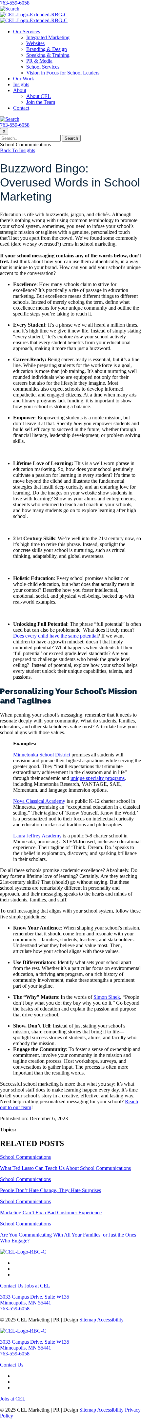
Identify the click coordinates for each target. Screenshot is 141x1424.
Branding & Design (46, 49)
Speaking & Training (48, 55)
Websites (35, 43)
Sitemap (87, 1319)
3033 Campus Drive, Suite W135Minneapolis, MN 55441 (34, 1299)
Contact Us (11, 1285)
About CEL (38, 96)
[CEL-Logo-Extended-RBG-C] (34, 14)
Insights (21, 84)
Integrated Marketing (48, 37)
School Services (42, 67)
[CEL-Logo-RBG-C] (23, 1251)
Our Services (26, 31)
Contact (21, 108)
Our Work (23, 78)
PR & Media (39, 61)
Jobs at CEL (37, 1285)
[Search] (9, 8)
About (19, 90)
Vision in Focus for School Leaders (62, 72)
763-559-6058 (15, 3)
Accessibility (110, 1319)
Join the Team (40, 102)
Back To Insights (17, 150)
